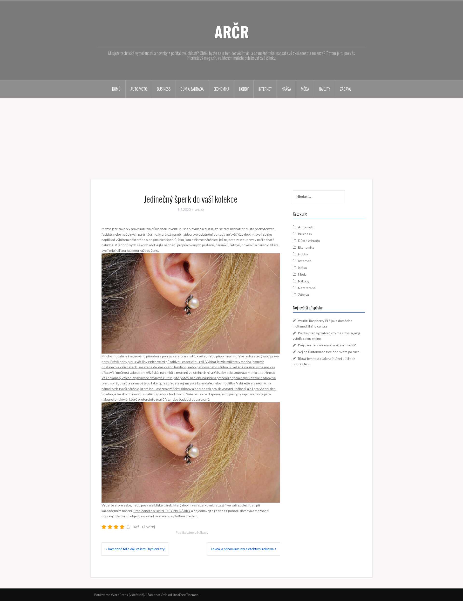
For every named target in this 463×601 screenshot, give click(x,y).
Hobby (244, 89)
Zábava (345, 89)
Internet (265, 89)
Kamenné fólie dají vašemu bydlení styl (136, 549)
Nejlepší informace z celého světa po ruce (329, 352)
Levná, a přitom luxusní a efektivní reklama (242, 549)
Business (164, 89)
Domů (116, 89)
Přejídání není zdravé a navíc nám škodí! (327, 345)
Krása (286, 89)
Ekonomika (221, 89)
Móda (305, 89)
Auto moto (138, 89)
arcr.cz (199, 210)
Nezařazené (307, 288)
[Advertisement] (231, 134)
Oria (164, 595)
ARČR (231, 31)
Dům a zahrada (192, 89)
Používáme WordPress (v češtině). (119, 595)
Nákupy (324, 89)
